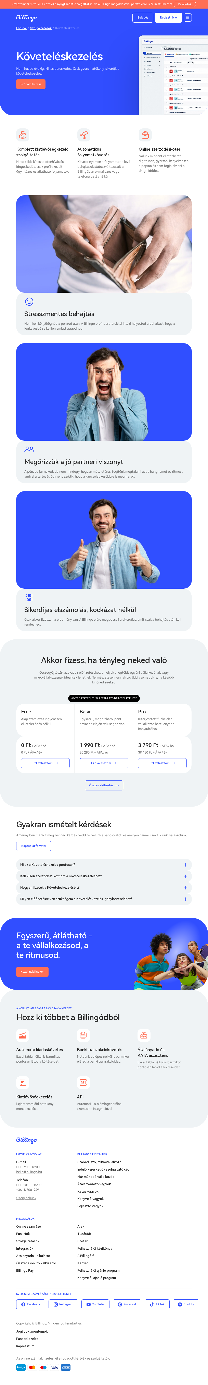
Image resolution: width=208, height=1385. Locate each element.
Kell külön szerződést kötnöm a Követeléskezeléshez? (61, 876)
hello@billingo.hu (29, 1172)
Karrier (82, 1263)
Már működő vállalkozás (95, 1177)
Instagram (66, 1304)
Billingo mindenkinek (92, 1154)
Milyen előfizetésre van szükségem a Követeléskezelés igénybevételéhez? (76, 899)
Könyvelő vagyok (90, 1199)
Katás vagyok (88, 1191)
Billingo (26, 18)
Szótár (82, 1241)
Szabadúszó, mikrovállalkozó (99, 1162)
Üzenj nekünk (26, 1198)
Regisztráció (168, 17)
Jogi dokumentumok (32, 1331)
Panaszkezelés (27, 1339)
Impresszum (25, 1346)
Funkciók (23, 1234)
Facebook (33, 1304)
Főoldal (21, 28)
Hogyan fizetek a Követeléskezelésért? (49, 887)
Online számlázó (28, 1226)
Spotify (189, 1304)
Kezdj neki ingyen (32, 971)
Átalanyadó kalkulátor (33, 1256)
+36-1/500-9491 (28, 1190)
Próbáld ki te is (31, 84)
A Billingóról (86, 1256)
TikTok (160, 1304)
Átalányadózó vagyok (94, 1184)
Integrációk (24, 1248)
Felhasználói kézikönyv (94, 1248)
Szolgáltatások (41, 28)
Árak (80, 1226)
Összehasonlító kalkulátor (36, 1263)
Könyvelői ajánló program (96, 1278)
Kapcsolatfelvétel (33, 846)
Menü (188, 17)
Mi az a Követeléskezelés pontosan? (47, 865)
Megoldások (25, 1218)
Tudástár (84, 1234)
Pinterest (130, 1304)
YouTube (98, 1304)
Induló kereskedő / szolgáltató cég (103, 1169)
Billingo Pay (25, 1270)
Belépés (143, 17)
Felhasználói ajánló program (98, 1270)
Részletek (185, 4)
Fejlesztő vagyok (90, 1206)
